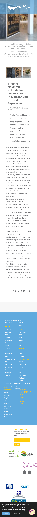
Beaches (8, 329)
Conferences (8, 414)
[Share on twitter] (10, 291)
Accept (6, 513)
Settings (15, 513)
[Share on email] (29, 291)
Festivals (8, 351)
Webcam (16, 320)
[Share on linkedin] (18, 291)
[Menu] (5, 8)
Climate (7, 337)
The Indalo (8, 370)
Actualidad (23, 51)
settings (22, 510)
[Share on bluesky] (24, 291)
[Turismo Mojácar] (17, 7)
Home (12, 51)
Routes (21, 356)
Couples (6, 398)
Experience (8, 383)
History (7, 348)
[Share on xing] (26, 291)
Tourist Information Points (23, 364)
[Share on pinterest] (16, 291)
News (17, 51)
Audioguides (23, 378)
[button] (29, 7)
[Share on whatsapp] (21, 291)
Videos (21, 380)
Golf (5, 400)
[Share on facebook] (8, 291)
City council (25, 383)
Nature (7, 345)
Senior (6, 417)
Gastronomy (9, 343)
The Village (8, 340)
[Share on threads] (13, 291)
